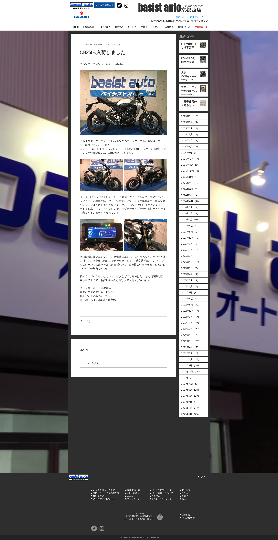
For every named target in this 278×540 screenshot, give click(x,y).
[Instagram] (126, 5)
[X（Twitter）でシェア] (88, 321)
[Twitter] (119, 5)
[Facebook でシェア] (81, 321)
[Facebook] (160, 517)
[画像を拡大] (101, 175)
